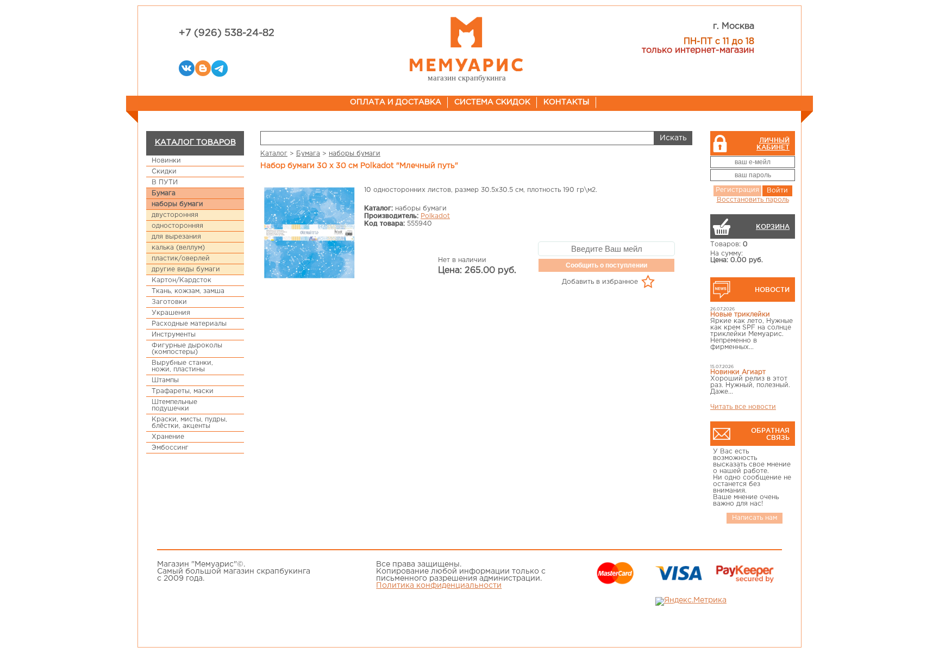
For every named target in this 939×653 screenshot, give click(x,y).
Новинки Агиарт (738, 372)
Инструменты (174, 335)
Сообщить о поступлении (606, 265)
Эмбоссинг (170, 448)
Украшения (171, 313)
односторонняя (177, 226)
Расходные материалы (189, 324)
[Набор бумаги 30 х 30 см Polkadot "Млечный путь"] (310, 234)
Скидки (164, 172)
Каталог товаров (195, 142)
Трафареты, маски (183, 391)
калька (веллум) (178, 248)
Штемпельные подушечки (174, 405)
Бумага (164, 193)
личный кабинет (773, 143)
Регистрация (737, 190)
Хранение (168, 437)
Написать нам (754, 518)
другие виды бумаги (186, 269)
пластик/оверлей (181, 259)
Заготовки (169, 302)
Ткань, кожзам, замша (188, 291)
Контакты (566, 102)
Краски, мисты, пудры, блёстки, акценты (189, 422)
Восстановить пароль (753, 200)
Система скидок (492, 102)
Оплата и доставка (395, 102)
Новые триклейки (740, 315)
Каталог (273, 154)
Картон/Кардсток (181, 280)
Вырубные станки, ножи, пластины (182, 366)
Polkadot (435, 216)
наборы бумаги (177, 204)
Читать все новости (743, 407)
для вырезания (176, 237)
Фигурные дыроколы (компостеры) (187, 349)
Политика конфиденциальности (439, 585)
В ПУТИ (165, 182)
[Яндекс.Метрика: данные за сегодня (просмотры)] (691, 601)
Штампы (165, 380)
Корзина (773, 226)
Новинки (166, 161)
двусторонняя (175, 215)
